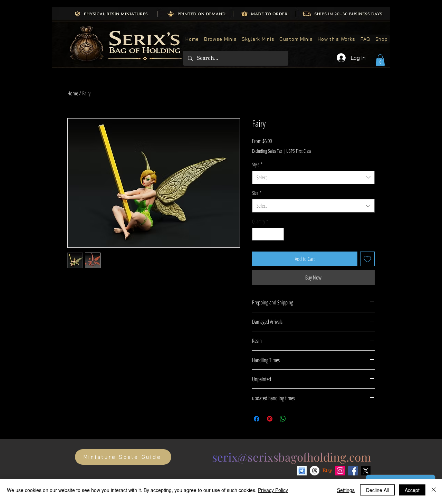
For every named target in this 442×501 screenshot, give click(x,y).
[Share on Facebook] (256, 419)
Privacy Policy (273, 489)
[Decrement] (257, 234)
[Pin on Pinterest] (270, 419)
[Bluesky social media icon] (302, 470)
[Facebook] (353, 470)
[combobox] (313, 177)
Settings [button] (346, 489)
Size (256, 193)
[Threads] (314, 470)
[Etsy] (327, 470)
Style (257, 164)
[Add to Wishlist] (367, 259)
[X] (366, 470)
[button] (380, 60)
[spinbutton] (268, 234)
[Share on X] (296, 419)
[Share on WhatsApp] (283, 419)
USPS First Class (298, 151)
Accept (412, 489)
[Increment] (278, 234)
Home (72, 93)
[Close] (434, 489)
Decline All (377, 489)
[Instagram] (340, 470)
